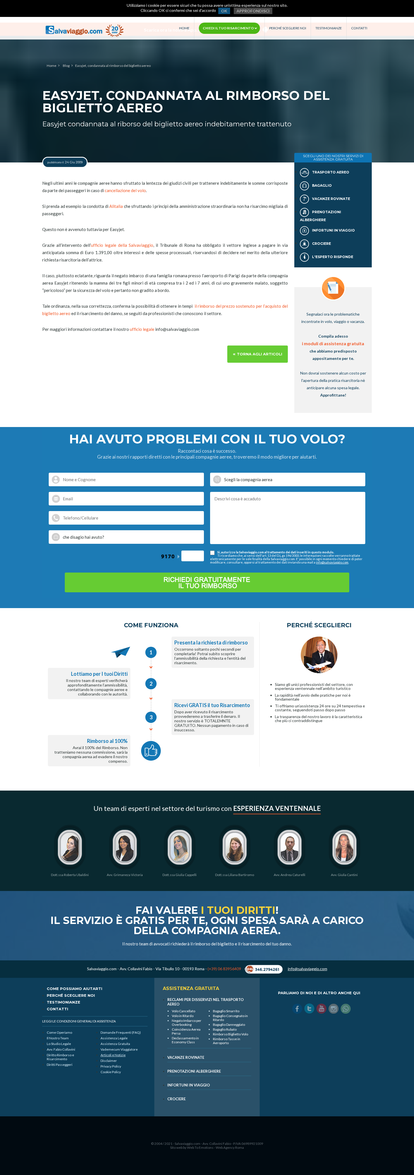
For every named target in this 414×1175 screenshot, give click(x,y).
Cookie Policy (111, 1072)
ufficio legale (142, 329)
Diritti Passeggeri (59, 1064)
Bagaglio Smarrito (226, 1011)
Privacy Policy (111, 1066)
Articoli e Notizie (113, 1055)
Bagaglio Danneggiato (229, 1024)
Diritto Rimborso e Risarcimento (60, 1057)
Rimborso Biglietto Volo (230, 1034)
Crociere (321, 243)
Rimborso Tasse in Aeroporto (226, 1041)
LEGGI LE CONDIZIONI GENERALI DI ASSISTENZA (79, 1021)
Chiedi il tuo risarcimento (228, 28)
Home (184, 28)
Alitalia (116, 206)
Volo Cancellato (183, 1011)
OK (224, 10)
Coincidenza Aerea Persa (186, 1031)
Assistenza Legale (114, 1038)
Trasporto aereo (330, 172)
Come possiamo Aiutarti (74, 988)
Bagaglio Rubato (225, 1029)
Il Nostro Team (58, 1038)
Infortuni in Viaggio (333, 230)
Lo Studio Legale (59, 1044)
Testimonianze (328, 28)
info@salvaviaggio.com (332, 562)
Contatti (359, 28)
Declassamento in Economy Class (185, 1040)
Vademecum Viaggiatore (119, 1049)
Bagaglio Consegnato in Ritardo (230, 1018)
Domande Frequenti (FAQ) (121, 1032)
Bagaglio (321, 185)
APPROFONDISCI (253, 10)
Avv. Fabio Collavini (61, 1049)
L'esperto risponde (332, 257)
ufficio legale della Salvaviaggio (122, 245)
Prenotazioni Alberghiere (194, 1071)
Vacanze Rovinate (330, 199)
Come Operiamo (59, 1032)
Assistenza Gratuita (115, 1044)
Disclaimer (109, 1061)
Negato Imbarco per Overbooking (186, 1022)
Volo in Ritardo (182, 1016)
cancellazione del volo (125, 190)
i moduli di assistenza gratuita (333, 343)
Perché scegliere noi (287, 28)
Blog (66, 66)
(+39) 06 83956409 (224, 968)
